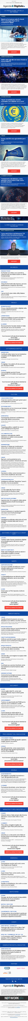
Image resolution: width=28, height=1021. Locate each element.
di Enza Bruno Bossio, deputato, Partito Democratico (12, 829)
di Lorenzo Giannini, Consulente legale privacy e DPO (11, 403)
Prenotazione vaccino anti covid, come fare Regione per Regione (13, 864)
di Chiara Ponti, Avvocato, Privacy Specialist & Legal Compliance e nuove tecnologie (11, 697)
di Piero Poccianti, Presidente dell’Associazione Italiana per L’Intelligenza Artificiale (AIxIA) (13, 506)
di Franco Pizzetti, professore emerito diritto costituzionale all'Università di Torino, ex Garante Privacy (13, 184)
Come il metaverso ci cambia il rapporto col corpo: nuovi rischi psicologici (13, 512)
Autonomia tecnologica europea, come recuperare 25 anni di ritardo (13, 675)
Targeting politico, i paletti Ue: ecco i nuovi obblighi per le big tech (12, 427)
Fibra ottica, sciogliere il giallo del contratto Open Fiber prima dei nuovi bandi (12, 826)
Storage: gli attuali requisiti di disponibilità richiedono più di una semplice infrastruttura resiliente (13, 899)
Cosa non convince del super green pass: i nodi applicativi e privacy (14, 400)
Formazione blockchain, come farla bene (13, 787)
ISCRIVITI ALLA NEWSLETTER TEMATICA (14, 342)
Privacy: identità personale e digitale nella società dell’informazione (14, 309)
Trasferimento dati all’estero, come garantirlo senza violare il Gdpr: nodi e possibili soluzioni (12, 180)
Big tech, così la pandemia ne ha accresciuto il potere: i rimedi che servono (14, 460)
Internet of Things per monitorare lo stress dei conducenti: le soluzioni (12, 447)
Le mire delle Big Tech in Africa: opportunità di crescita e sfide (10, 490)
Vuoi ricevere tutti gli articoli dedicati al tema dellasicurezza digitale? (14, 337)
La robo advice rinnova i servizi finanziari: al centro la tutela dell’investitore (14, 629)
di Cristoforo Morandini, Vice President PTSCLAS (11, 820)
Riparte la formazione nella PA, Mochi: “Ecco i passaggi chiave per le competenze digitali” (12, 20)
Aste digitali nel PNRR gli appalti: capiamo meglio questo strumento (13, 740)
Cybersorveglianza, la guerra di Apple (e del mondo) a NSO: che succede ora (13, 318)
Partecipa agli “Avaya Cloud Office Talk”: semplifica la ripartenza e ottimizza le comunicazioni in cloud (13, 929)
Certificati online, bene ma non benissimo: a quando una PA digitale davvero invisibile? (13, 355)
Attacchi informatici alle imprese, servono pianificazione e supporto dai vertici (14, 284)
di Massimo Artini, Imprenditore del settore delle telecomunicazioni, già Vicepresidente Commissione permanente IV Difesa (12, 679)
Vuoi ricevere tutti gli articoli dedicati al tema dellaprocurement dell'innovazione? (14, 759)
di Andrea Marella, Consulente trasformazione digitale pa (13, 367)
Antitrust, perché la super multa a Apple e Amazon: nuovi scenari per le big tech (14, 639)
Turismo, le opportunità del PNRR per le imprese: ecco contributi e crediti (13, 702)
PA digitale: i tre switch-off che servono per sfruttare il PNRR (13, 364)
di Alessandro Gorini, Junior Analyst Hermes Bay (11, 321)
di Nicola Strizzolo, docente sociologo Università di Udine (12, 476)
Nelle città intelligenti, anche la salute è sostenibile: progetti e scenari (13, 552)
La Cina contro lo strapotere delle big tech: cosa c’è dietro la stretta (12, 648)
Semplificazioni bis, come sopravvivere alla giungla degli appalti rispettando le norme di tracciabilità (13, 749)
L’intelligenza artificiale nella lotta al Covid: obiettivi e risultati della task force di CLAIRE (14, 521)
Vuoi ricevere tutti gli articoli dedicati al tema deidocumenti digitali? (14, 723)
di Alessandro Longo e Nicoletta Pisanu (9, 886)
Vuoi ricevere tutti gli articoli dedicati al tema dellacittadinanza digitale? (14, 383)
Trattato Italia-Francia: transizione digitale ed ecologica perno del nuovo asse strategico (13, 541)
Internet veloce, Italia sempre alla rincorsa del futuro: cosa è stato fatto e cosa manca (14, 816)
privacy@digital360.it (14, 1017)
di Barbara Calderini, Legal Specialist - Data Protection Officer (13, 650)
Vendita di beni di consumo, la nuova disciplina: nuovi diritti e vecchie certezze (13, 619)
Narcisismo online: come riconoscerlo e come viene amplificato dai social (13, 473)
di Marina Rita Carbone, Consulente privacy (10, 430)
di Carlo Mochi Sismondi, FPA (7, 24)
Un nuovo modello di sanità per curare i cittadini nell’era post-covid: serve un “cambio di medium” (13, 568)
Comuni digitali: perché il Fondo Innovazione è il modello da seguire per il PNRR (13, 374)
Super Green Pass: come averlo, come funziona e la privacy (13, 873)
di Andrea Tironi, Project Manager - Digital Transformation (13, 377)
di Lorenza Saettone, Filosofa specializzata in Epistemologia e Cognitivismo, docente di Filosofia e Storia (13, 441)
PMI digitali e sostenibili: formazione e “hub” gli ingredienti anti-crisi (12, 776)
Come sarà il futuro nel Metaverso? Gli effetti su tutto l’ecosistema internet (13, 234)
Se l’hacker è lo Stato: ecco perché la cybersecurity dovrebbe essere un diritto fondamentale (13, 274)
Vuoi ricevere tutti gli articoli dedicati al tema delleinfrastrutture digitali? (14, 847)
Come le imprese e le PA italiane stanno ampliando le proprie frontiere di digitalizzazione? (13, 952)
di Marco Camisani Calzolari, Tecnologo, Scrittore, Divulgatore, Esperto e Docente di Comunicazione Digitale (13, 237)
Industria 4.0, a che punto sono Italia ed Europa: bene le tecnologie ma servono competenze (13, 836)
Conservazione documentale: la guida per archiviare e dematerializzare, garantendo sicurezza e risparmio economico (14, 914)
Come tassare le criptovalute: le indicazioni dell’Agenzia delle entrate (12, 713)
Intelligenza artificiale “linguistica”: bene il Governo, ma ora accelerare (13, 482)
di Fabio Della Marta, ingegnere (7, 743)
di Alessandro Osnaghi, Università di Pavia (9, 359)
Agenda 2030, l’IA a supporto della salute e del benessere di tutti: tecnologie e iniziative (13, 501)
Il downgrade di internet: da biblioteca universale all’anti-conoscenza (12, 418)
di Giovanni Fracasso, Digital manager (8, 670)
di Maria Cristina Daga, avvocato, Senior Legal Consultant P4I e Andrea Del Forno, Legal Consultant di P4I (14, 623)
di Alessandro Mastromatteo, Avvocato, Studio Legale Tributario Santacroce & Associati (12, 717)
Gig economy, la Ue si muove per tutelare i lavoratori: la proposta (14, 409)
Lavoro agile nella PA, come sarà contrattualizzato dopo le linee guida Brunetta (12, 692)
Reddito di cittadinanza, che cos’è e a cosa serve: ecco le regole (14, 884)
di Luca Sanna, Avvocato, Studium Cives (9, 753)
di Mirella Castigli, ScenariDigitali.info (8, 514)
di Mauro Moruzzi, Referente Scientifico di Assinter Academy (13, 571)
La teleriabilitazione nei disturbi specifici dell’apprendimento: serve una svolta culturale (13, 578)
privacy (18, 1006)
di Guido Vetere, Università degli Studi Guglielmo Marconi (12, 484)
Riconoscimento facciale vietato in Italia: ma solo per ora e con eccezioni (13, 326)
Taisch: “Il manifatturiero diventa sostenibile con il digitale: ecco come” (12, 100)
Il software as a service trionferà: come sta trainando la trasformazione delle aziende (13, 666)
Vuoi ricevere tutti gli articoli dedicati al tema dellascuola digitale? (14, 798)
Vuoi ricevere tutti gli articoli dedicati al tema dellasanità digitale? (14, 602)
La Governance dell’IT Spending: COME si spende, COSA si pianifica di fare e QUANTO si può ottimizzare (13, 938)
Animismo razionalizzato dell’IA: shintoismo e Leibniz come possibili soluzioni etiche (12, 437)
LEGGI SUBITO (14, 52)
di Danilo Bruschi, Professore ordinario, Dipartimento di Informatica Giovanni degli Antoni (12, 278)
